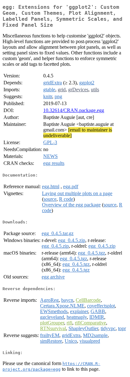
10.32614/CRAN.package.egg (73, 110)
